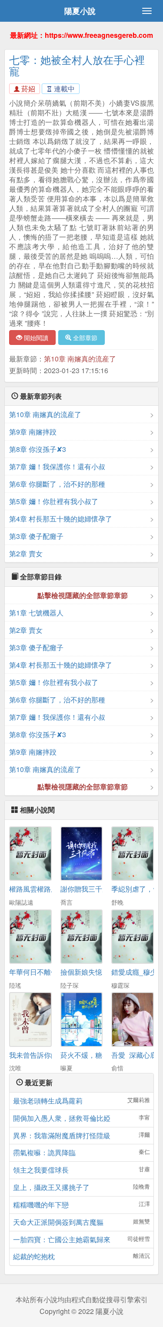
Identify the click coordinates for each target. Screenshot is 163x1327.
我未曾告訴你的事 (37, 1055)
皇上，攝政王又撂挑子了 (51, 1187)
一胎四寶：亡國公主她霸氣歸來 (61, 1239)
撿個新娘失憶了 (84, 972)
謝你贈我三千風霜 (88, 889)
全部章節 (84, 337)
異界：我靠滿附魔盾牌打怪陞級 (61, 1135)
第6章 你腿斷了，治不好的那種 (57, 484)
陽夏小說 (80, 11)
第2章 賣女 (26, 553)
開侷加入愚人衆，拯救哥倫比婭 (61, 1118)
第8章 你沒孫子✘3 (37, 449)
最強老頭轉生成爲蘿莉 (48, 1101)
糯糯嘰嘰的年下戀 (41, 1205)
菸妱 (27, 89)
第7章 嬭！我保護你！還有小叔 (57, 466)
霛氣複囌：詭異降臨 (44, 1152)
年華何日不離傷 (33, 972)
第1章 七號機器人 (36, 613)
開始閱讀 (35, 337)
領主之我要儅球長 (41, 1170)
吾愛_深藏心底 (134, 1055)
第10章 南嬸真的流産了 (80, 359)
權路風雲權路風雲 (37, 889)
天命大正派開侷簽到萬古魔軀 (58, 1222)
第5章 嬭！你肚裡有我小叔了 (53, 501)
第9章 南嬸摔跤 (33, 432)
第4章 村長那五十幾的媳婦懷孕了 (60, 519)
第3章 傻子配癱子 (36, 536)
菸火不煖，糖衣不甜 (91, 1055)
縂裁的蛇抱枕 (34, 1256)
